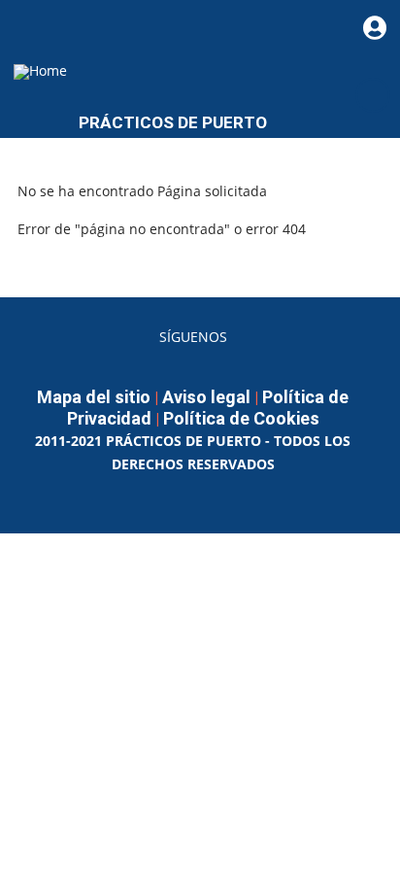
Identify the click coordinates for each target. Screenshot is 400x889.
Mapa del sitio (93, 397)
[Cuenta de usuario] (374, 27)
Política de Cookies (241, 418)
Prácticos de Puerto (173, 122)
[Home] (40, 70)
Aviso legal (206, 397)
